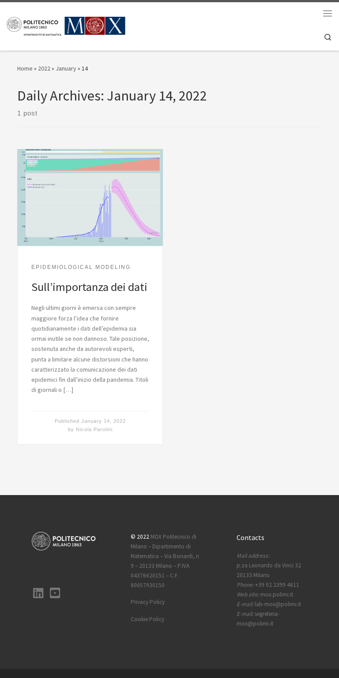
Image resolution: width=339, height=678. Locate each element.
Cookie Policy (147, 619)
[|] (66, 25)
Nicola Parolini (94, 429)
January (66, 68)
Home (25, 68)
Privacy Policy (148, 602)
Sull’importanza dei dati (89, 286)
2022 (44, 68)
